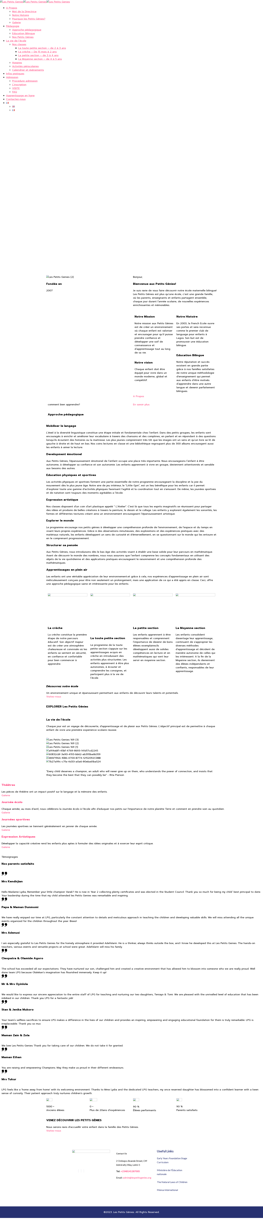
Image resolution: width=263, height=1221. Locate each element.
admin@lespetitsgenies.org (137, 1177)
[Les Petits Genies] (11, 2)
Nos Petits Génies (22, 37)
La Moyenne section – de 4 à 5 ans (40, 59)
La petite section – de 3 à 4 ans (38, 55)
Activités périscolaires (25, 66)
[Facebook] (78, 1171)
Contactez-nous (16, 99)
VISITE (16, 88)
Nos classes (19, 44)
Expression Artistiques (18, 837)
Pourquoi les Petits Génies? (28, 19)
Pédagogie (12, 26)
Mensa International (167, 1189)
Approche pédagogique (26, 30)
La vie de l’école (16, 41)
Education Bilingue (23, 33)
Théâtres (8, 785)
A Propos (11, 8)
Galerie (16, 22)
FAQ (14, 92)
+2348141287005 (130, 1171)
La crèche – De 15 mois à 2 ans (37, 52)
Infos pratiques (15, 73)
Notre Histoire (20, 15)
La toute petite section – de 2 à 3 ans (42, 48)
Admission (12, 77)
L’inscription (19, 84)
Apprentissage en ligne (20, 95)
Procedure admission (25, 81)
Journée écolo (12, 802)
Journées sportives (16, 819)
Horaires (17, 63)
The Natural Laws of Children (172, 1182)
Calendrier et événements (28, 70)
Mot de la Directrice (24, 11)
